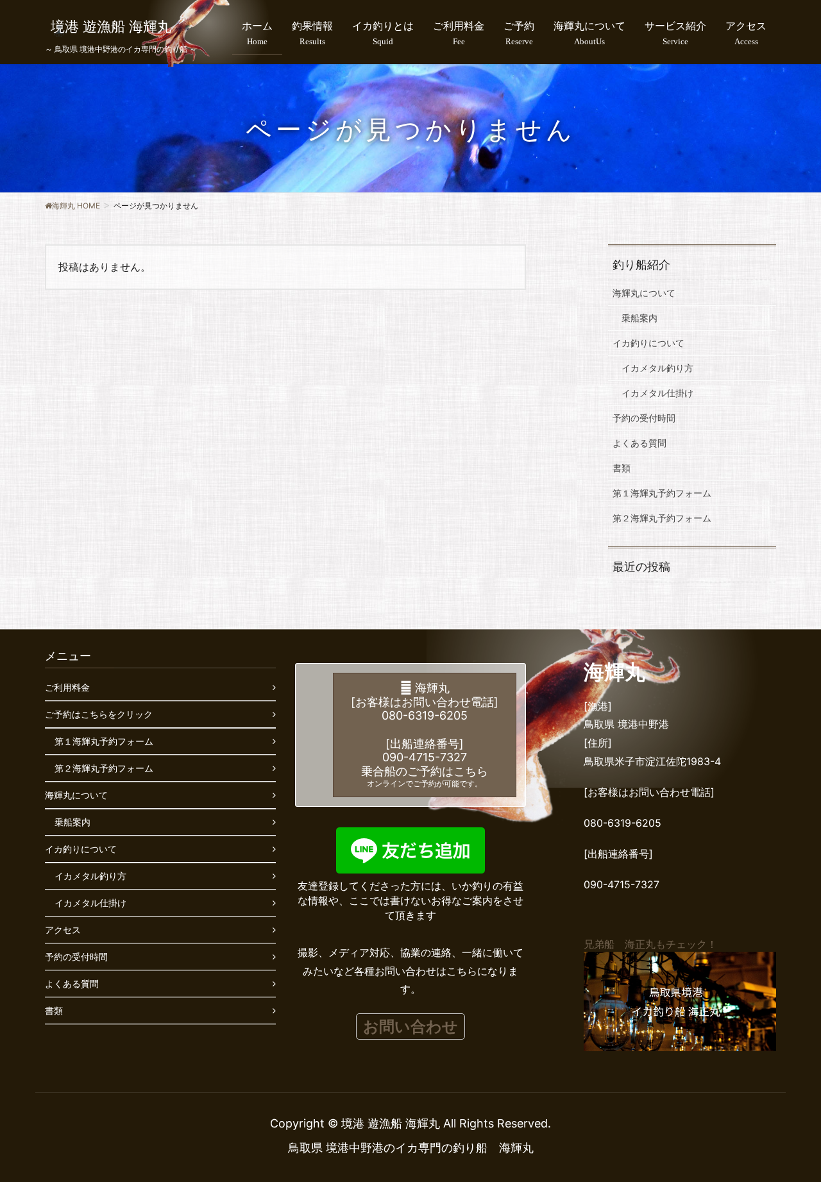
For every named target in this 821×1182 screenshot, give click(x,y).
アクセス (63, 929)
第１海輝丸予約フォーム (662, 492)
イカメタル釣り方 (657, 367)
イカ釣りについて (648, 342)
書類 (622, 467)
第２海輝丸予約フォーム (662, 517)
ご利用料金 (67, 687)
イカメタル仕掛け (657, 392)
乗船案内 (639, 317)
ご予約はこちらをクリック (99, 714)
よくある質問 (639, 442)
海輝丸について (644, 292)
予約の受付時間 (644, 417)
